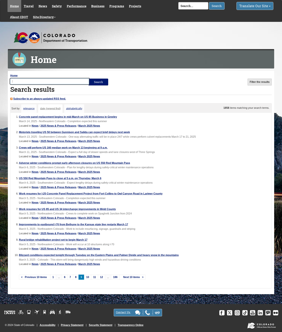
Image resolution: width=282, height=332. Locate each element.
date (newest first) (50, 108)
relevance (29, 108)
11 (94, 277)
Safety (57, 6)
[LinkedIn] (260, 313)
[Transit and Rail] (29, 312)
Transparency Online (130, 325)
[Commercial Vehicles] (68, 312)
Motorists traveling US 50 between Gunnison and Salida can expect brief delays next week (74, 132)
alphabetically (74, 108)
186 (115, 277)
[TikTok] (245, 313)
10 (87, 277)
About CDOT (19, 17)
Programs (116, 6)
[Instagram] (237, 313)
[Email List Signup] (268, 313)
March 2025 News (89, 125)
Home (14, 6)
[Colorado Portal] (262, 325)
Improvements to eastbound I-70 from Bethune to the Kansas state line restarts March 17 (73, 224)
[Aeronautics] (37, 312)
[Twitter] (230, 313)
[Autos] (52, 312)
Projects (135, 6)
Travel (29, 6)
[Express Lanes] (9, 312)
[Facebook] (222, 313)
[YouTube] (253, 313)
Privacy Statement (72, 325)
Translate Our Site (254, 6)
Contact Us (123, 312)
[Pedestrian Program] (60, 312)
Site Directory (43, 17)
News (43, 6)
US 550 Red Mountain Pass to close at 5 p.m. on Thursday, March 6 (60, 178)
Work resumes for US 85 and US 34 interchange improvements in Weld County (67, 209)
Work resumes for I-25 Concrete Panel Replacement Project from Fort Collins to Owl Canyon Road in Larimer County (91, 193)
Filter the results (260, 82)
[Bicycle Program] (21, 312)
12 (101, 277)
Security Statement (100, 325)
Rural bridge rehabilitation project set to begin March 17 (53, 239)
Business (97, 6)
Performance (76, 6)
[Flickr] (276, 313)
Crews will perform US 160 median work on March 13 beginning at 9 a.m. (63, 147)
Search (217, 6)
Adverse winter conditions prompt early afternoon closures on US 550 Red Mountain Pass (74, 163)
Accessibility (47, 325)
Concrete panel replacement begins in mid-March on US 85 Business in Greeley (68, 116)
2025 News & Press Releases (58, 125)
